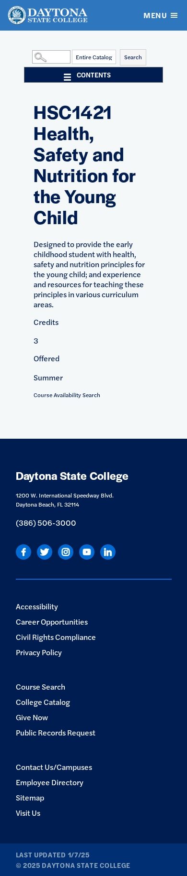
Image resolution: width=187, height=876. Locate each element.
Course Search (40, 686)
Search (133, 57)
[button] (29, 56)
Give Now (32, 717)
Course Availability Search (67, 394)
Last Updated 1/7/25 (53, 854)
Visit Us (28, 812)
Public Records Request (55, 732)
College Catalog (43, 701)
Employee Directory (49, 782)
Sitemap (30, 797)
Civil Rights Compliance (56, 636)
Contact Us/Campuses (54, 766)
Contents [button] (94, 74)
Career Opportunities (52, 621)
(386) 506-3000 (46, 522)
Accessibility (37, 606)
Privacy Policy (39, 652)
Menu (155, 15)
